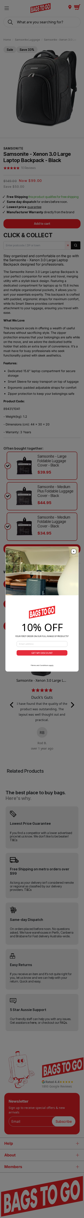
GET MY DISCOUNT (42, 652)
